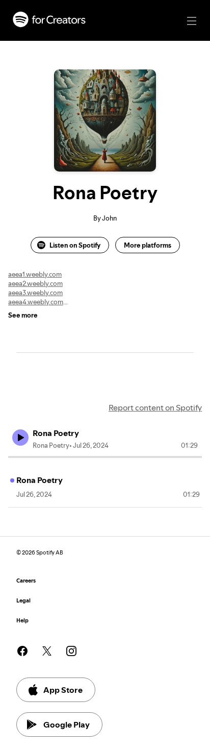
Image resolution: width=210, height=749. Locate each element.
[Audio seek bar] (105, 457)
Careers (26, 581)
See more (23, 315)
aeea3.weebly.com (35, 292)
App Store (63, 689)
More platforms (147, 245)
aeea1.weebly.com (35, 274)
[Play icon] (20, 437)
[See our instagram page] (71, 651)
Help (22, 620)
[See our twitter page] (47, 651)
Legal (23, 601)
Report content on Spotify (155, 407)
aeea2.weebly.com (35, 283)
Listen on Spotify (74, 245)
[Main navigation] (192, 21)
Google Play (66, 724)
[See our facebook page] (22, 651)
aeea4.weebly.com (35, 301)
